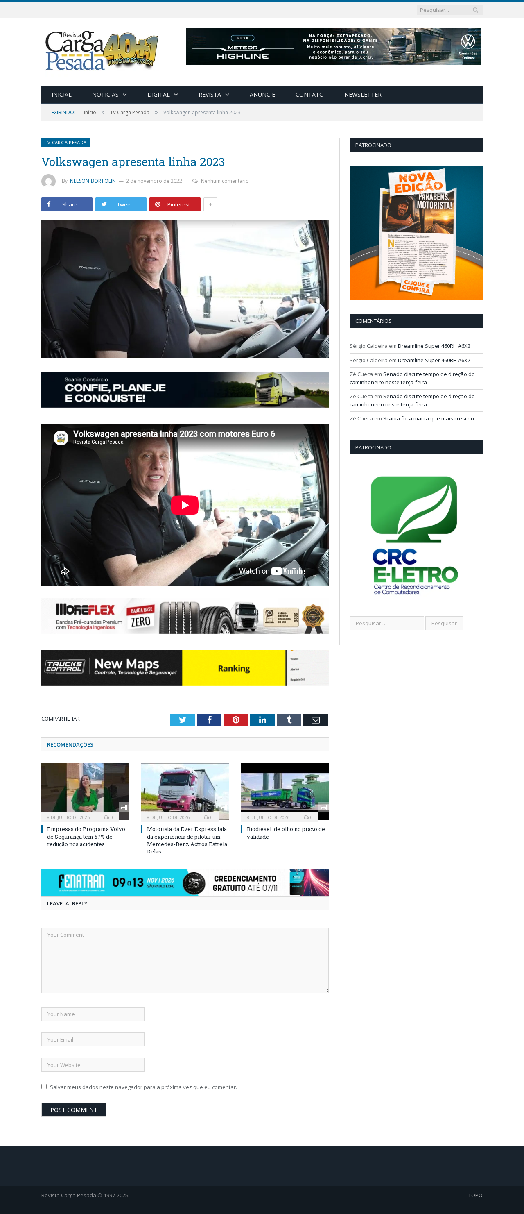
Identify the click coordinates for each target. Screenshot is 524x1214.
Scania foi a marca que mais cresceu (428, 418)
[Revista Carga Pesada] (102, 50)
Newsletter (363, 94)
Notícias (105, 94)
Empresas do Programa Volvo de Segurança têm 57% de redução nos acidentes (86, 836)
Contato (310, 94)
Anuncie (262, 94)
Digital (158, 94)
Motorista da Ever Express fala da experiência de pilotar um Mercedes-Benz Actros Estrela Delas (187, 840)
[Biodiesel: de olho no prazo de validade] (285, 791)
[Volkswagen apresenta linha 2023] (185, 290)
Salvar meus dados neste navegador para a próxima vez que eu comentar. (143, 1087)
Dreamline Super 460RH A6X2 (434, 345)
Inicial (62, 94)
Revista (210, 94)
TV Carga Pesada (65, 142)
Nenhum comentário (225, 180)
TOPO (475, 1195)
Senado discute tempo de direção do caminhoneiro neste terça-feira (412, 378)
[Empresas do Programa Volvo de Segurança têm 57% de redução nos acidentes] (85, 791)
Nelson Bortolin (93, 180)
